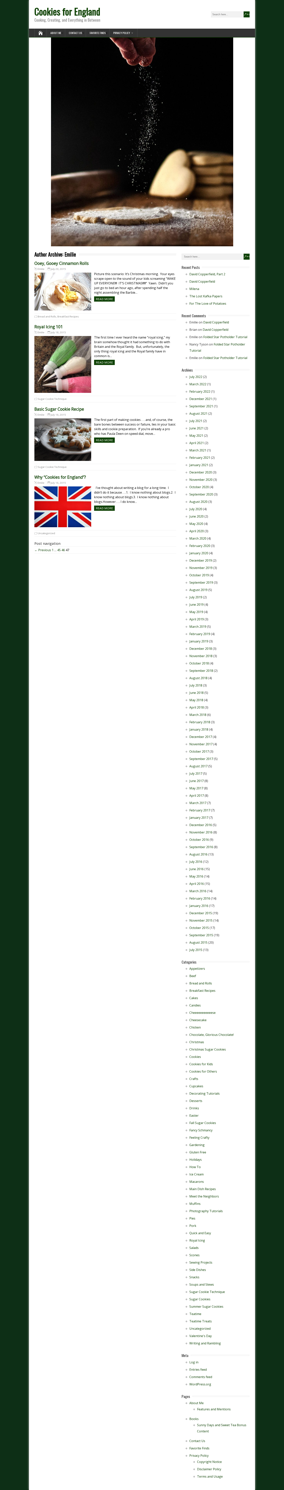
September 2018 (201, 671)
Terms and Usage (210, 1476)
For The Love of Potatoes (207, 303)
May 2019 (196, 612)
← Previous (42, 550)
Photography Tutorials (206, 1211)
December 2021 (200, 399)
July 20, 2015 (58, 269)
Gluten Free (197, 1152)
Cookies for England (67, 11)
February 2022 (199, 391)
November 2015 (201, 920)
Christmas (196, 1042)
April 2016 (196, 884)
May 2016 (196, 876)
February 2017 (199, 810)
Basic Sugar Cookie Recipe (59, 409)
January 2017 (198, 817)
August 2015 (198, 942)
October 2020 (199, 487)
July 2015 (195, 950)
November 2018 (201, 656)
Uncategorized (46, 533)
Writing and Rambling (205, 1343)
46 (63, 550)
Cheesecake (198, 1020)
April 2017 (196, 795)
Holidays (195, 1159)
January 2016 (198, 906)
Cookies (195, 1057)
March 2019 (197, 626)
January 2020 (198, 553)
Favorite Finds (98, 33)
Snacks (194, 1277)
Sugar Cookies (199, 1299)
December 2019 (200, 560)
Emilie (41, 269)
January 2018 (198, 729)
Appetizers (197, 968)
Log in (193, 1362)
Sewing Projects (200, 1262)
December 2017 (200, 737)
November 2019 (201, 568)
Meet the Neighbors (204, 1196)
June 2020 (196, 516)
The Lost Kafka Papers (205, 296)
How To (195, 1167)
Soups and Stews (201, 1284)
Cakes (193, 998)
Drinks (194, 1108)
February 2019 (199, 634)
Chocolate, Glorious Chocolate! (211, 1035)
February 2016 (199, 898)
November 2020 (201, 480)
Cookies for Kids (201, 1064)
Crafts (193, 1079)
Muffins (195, 1204)
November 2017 (201, 744)
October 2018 (199, 663)
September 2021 (201, 406)
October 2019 (199, 575)
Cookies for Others (203, 1071)
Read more (104, 299)
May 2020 (196, 524)
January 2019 (198, 641)
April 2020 (196, 531)
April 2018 (196, 707)
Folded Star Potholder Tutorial (225, 337)
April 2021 (196, 443)
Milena (194, 289)
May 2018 (196, 700)
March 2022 (197, 384)
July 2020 (195, 509)
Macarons (196, 1182)
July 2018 (195, 685)
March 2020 (197, 538)
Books (194, 1419)
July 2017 (195, 773)
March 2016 (197, 891)
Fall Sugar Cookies (202, 1123)
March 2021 (197, 450)
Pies (192, 1218)
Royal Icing (197, 1240)
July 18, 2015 (58, 332)
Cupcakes (196, 1086)
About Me (55, 33)
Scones (194, 1255)
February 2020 (199, 546)
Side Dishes (197, 1270)
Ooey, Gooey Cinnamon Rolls (61, 263)
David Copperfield (202, 281)
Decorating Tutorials (204, 1093)
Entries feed (198, 1369)
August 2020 (198, 502)
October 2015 (199, 928)
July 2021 (195, 421)
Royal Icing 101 (48, 326)
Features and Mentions (214, 1409)
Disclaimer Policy (209, 1469)
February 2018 (199, 722)
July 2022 (195, 377)
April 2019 (196, 619)
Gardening (197, 1145)
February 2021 (199, 457)
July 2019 (195, 597)
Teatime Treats (200, 1321)
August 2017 (198, 766)
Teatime (195, 1314)
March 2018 (197, 715)
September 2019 (201, 582)
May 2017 (196, 788)
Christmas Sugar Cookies (207, 1049)
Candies (195, 1005)
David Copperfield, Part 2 (207, 274)
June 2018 (196, 693)
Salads (194, 1248)
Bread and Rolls (47, 316)
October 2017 (199, 751)
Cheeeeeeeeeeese (202, 1013)
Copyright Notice (209, 1462)
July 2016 (195, 862)
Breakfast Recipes (68, 316)
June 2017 (196, 781)
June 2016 (196, 869)
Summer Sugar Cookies (206, 1306)
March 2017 (197, 803)
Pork (192, 1226)
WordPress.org (200, 1384)
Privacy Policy (121, 33)
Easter (194, 1115)
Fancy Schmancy (201, 1130)
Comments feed (200, 1377)
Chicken (195, 1027)
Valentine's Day (200, 1336)
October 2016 (199, 840)
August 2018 (198, 678)
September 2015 (201, 935)
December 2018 (200, 648)
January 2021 (198, 465)
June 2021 (196, 428)
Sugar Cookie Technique (52, 399)
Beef (192, 976)
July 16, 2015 (58, 414)
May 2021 (196, 435)
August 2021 (198, 413)
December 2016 (200, 825)
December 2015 (200, 913)
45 (59, 550)
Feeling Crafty (199, 1137)
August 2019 (198, 590)
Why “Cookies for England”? (60, 477)
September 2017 (201, 759)
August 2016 (198, 854)
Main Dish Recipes (202, 1189)
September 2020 (201, 494)
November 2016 (201, 832)
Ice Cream (196, 1174)
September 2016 (201, 847)
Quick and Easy (200, 1233)
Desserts (195, 1101)
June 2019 (196, 604)
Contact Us (75, 33)
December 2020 (200, 472)
